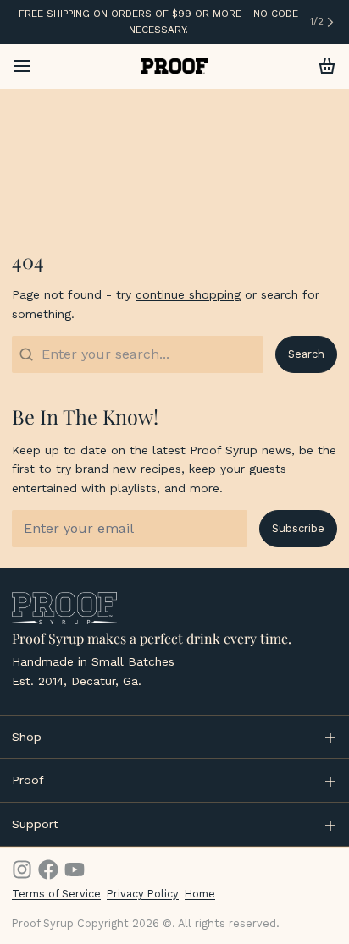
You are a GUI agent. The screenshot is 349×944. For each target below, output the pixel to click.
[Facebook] (48, 869)
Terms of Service (56, 893)
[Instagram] (22, 869)
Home (200, 893)
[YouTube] (74, 869)
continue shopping (188, 294)
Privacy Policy (143, 893)
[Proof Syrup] (174, 66)
